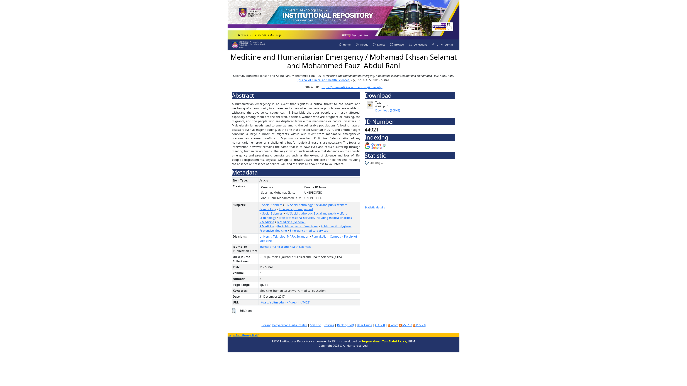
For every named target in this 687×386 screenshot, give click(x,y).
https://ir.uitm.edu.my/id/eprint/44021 (285, 302)
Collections (420, 44)
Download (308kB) (387, 110)
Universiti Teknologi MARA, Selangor (284, 236)
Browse (399, 44)
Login (243, 335)
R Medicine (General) (291, 222)
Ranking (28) (345, 325)
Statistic (315, 325)
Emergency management (296, 209)
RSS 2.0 (420, 325)
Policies (329, 325)
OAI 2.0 (380, 325)
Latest (380, 44)
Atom (394, 325)
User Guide (364, 325)
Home (346, 44)
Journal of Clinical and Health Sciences (323, 80)
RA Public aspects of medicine (297, 226)
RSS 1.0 (407, 325)
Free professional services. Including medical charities (315, 218)
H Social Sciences (270, 205)
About (363, 44)
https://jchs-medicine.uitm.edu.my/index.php (352, 87)
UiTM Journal (444, 44)
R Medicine (266, 222)
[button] (234, 311)
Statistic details (375, 207)
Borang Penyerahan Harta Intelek (284, 325)
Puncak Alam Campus (326, 236)
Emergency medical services (309, 231)
